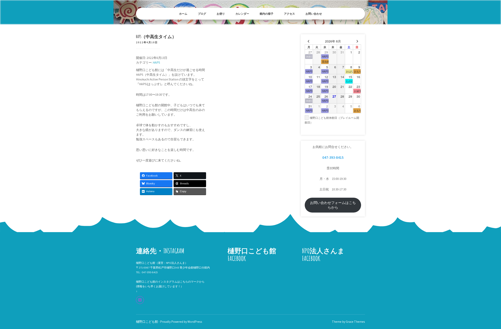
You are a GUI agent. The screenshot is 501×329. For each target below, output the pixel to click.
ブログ (202, 13)
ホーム (183, 13)
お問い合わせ (313, 13)
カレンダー (242, 13)
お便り (221, 13)
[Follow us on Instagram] (140, 300)
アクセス (289, 13)
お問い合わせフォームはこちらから (333, 205)
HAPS (156, 62)
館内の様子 (266, 13)
